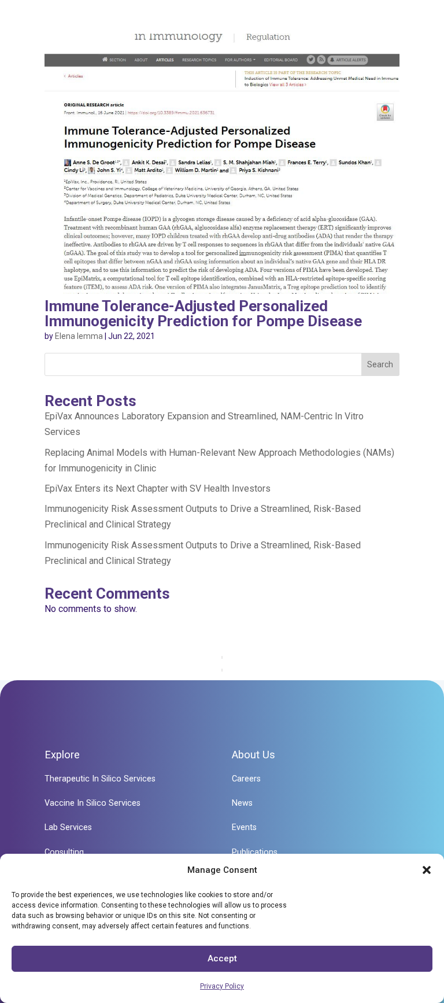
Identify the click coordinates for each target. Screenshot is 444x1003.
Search (380, 364)
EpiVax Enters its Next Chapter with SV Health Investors (158, 488)
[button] (426, 870)
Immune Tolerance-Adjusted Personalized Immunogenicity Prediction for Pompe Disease (203, 313)
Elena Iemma (79, 336)
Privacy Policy (222, 986)
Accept (222, 958)
